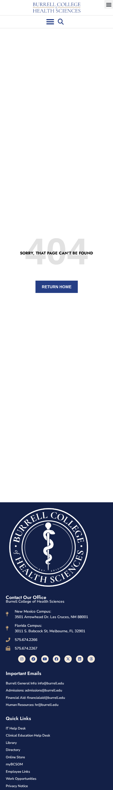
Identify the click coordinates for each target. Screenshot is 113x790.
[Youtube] (45, 659)
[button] (108, 4)
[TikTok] (33, 659)
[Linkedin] (79, 659)
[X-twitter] (68, 659)
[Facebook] (56, 659)
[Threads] (91, 659)
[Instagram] (21, 659)
